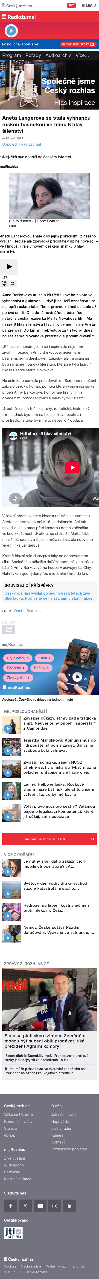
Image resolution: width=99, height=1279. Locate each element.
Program (11, 55)
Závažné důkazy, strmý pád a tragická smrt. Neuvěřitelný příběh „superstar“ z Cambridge (59, 723)
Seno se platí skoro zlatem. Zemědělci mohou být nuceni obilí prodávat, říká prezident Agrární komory (46, 1041)
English (78, 1266)
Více (83, 55)
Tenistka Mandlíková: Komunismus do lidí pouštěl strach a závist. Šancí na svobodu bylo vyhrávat (59, 745)
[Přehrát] (8, 267)
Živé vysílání (16, 678)
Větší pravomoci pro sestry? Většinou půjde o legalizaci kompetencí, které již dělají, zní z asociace (59, 811)
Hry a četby (16, 658)
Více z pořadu (19, 855)
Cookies (10, 1266)
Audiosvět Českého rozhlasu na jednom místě (37, 699)
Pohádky (14, 668)
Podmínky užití (57, 1266)
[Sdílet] (12, 283)
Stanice (10, 1128)
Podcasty (12, 1172)
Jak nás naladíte (65, 1114)
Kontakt (58, 1142)
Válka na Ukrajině (18, 1114)
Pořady (33, 55)
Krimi (42, 658)
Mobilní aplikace (18, 1179)
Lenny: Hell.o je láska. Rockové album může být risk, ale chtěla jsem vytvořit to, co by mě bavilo (58, 789)
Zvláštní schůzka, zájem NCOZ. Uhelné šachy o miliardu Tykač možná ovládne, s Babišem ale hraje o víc (59, 767)
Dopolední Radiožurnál (21, 144)
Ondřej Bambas (27, 611)
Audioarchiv (58, 55)
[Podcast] (4, 283)
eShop (9, 1135)
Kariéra (57, 1135)
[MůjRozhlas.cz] (9, 167)
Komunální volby (18, 1121)
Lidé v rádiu (61, 1128)
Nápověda (60, 1121)
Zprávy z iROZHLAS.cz (26, 964)
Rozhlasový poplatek (69, 1149)
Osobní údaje (31, 1266)
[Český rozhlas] (17, 5)
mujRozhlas (12, 644)
